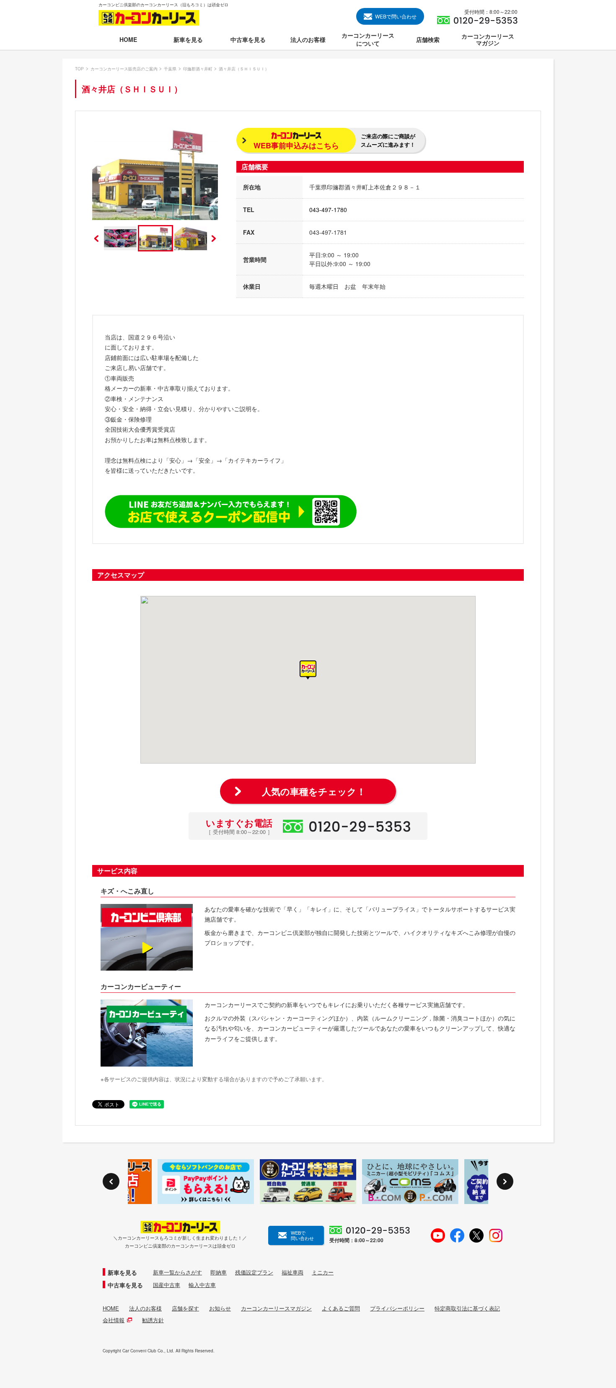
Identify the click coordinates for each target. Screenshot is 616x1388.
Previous (96, 238)
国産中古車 (166, 1285)
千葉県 (170, 69)
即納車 (218, 1272)
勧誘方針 (153, 1320)
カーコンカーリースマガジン (276, 1308)
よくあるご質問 (341, 1308)
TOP (79, 69)
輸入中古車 (202, 1285)
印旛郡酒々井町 (197, 69)
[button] (308, 670)
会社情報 (113, 1320)
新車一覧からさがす (177, 1272)
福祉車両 (292, 1272)
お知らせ (220, 1308)
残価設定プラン (254, 1272)
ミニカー (323, 1272)
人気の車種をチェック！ (314, 791)
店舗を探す (185, 1308)
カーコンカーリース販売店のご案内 (124, 69)
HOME (111, 1308)
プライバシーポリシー (397, 1308)
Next (214, 238)
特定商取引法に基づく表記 (467, 1308)
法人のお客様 (145, 1308)
